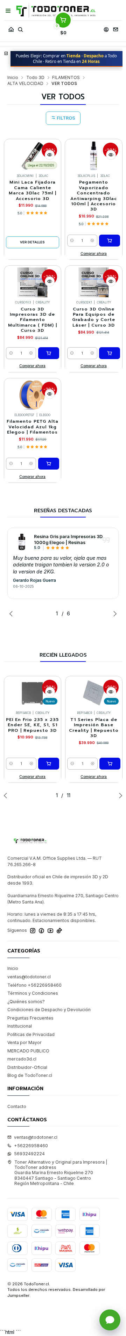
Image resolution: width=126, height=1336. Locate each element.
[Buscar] (20, 28)
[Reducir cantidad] (72, 240)
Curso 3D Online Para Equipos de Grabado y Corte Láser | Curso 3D (93, 317)
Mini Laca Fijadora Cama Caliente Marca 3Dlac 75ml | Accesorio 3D (32, 190)
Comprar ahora (93, 253)
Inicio (12, 78)
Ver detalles (32, 242)
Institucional (19, 1026)
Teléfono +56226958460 (34, 985)
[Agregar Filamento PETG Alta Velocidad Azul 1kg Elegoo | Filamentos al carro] (48, 464)
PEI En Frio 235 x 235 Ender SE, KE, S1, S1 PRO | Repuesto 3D (32, 725)
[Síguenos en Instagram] (33, 931)
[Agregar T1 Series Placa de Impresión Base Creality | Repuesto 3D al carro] (109, 764)
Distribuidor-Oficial (27, 1067)
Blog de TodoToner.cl (29, 1075)
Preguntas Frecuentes (30, 1018)
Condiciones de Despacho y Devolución (49, 1009)
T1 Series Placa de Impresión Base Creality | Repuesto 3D (94, 728)
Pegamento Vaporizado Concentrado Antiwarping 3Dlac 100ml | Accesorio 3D (93, 195)
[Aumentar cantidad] (92, 240)
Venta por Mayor (24, 1042)
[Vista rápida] (50, 155)
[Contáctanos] (115, 28)
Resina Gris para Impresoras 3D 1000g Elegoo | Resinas (68, 539)
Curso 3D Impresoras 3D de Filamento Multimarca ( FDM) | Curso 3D (32, 320)
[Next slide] (113, 613)
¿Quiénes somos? (26, 1001)
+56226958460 (31, 1145)
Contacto (16, 1106)
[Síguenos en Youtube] (50, 931)
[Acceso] (106, 28)
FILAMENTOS (66, 78)
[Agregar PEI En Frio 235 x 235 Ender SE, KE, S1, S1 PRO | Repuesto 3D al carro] (48, 764)
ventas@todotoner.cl (29, 976)
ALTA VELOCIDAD (25, 83)
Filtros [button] (65, 118)
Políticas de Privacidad (31, 1034)
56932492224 (29, 1153)
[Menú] (8, 11)
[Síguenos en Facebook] (41, 931)
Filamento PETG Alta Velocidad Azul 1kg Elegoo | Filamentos (32, 427)
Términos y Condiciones (32, 993)
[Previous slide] (12, 613)
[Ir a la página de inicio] (56, 11)
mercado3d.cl (21, 1059)
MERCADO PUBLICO (28, 1050)
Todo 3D (35, 78)
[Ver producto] (21, 542)
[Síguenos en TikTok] (59, 931)
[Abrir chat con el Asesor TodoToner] (109, 1319)
